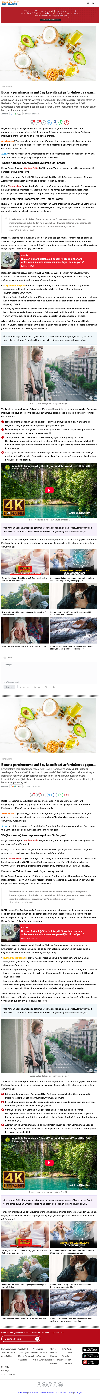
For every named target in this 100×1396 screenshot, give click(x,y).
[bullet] (39, 686)
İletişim (30, 1393)
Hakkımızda (22, 1393)
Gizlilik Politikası (40, 1393)
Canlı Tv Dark (22, 1349)
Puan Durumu (39, 1356)
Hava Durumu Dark (9, 1349)
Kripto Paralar (56, 1360)
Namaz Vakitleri (40, 1352)
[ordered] (35, 686)
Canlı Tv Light (7, 1356)
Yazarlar (66, 1356)
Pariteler (54, 1363)
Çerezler (50, 1393)
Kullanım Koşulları (66, 1393)
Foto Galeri (66, 1349)
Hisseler (53, 1356)
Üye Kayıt (5, 1370)
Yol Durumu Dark (8, 1352)
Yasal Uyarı (78, 1393)
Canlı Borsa (38, 1349)
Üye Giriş (5, 1367)
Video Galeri (67, 1352)
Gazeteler (66, 1360)
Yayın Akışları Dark (25, 1352)
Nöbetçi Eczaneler (25, 1356)
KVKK (57, 1393)
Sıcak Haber (67, 1363)
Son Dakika (22, 1360)
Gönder (9, 687)
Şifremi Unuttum (8, 1374)
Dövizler (53, 1352)
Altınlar (53, 1349)
